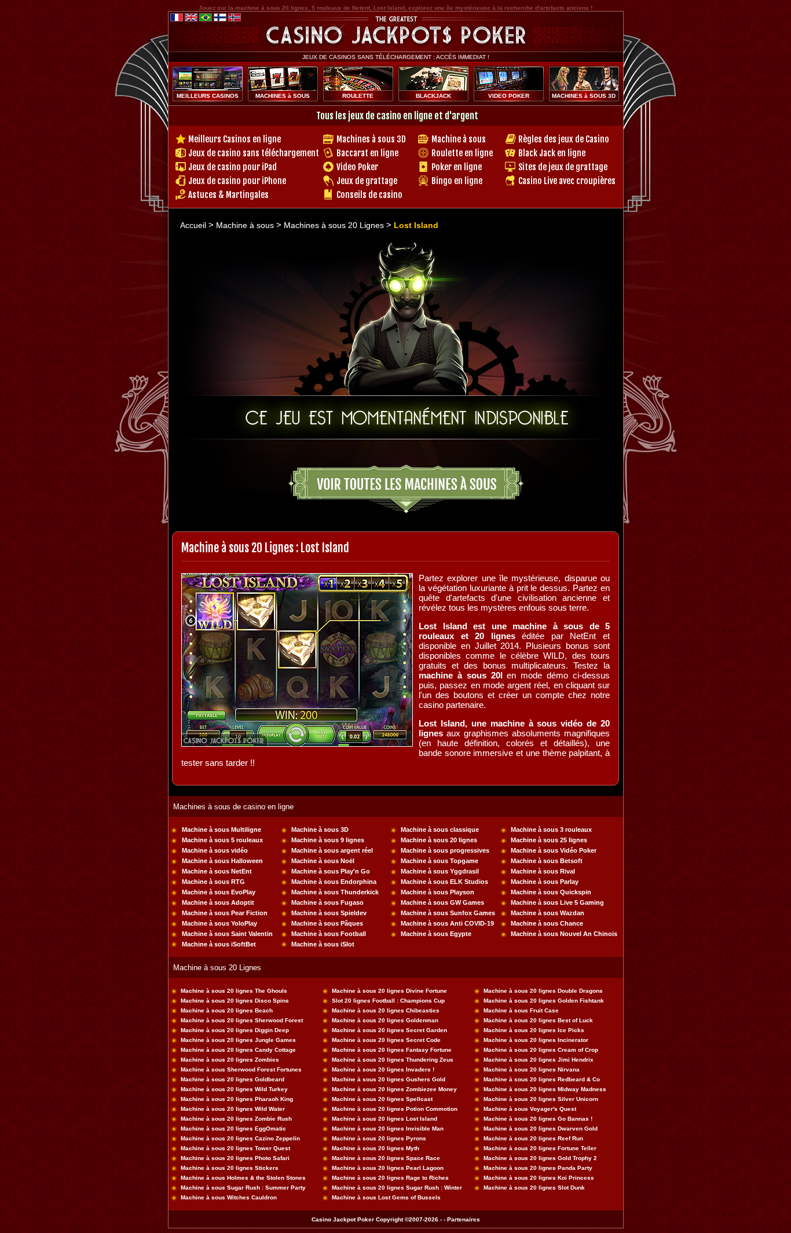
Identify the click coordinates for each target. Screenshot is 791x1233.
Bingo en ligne (456, 180)
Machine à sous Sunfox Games (448, 912)
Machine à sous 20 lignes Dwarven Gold (541, 1128)
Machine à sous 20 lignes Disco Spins (235, 1000)
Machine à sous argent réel (332, 850)
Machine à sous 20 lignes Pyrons (379, 1138)
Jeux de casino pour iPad (232, 167)
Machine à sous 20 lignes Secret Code (386, 1040)
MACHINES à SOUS (282, 96)
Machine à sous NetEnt (217, 871)
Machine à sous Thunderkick (335, 892)
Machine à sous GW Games (442, 902)
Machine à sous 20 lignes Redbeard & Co (542, 1079)
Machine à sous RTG (213, 881)
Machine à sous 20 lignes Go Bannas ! (538, 1118)
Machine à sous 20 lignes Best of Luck (538, 1020)
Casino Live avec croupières (567, 180)
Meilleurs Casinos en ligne (234, 139)
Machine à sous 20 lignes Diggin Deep (235, 1030)
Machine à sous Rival (543, 871)
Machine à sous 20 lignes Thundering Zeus (392, 1059)
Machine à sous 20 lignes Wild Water (233, 1109)
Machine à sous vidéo (215, 850)
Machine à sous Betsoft (547, 860)
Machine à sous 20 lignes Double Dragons (543, 991)
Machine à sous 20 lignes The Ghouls (234, 991)
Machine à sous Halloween (222, 860)
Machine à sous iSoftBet (219, 944)
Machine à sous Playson (437, 892)
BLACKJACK (433, 96)
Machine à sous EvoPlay (218, 892)
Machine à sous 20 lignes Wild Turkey (234, 1089)
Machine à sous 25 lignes (549, 839)
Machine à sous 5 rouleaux (222, 839)
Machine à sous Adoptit (218, 902)
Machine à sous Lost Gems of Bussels (386, 1197)
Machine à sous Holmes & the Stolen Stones (243, 1178)
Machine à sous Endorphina (333, 881)
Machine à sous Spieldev (329, 912)
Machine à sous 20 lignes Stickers (230, 1168)
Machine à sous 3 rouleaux (551, 829)
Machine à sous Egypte (436, 933)
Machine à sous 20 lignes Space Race (386, 1158)
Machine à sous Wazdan (547, 912)
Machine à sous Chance (547, 923)
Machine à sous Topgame (439, 860)
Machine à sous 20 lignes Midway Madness (545, 1089)
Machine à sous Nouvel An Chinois (564, 933)
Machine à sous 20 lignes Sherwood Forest (242, 1020)
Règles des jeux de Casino (563, 139)
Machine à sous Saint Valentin (227, 933)
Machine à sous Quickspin (551, 892)
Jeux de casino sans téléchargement (253, 153)
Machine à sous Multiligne (221, 829)
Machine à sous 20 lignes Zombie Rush (236, 1118)
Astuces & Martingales (228, 194)
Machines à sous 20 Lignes (335, 225)
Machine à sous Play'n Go (330, 871)
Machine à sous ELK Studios (444, 881)
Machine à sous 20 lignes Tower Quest (235, 1148)
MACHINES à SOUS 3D (584, 96)
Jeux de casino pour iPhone (237, 180)
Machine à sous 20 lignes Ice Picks (534, 1030)
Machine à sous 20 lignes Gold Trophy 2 (540, 1158)
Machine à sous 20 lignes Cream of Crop (541, 1050)
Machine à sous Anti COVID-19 (447, 923)
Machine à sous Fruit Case (521, 1010)
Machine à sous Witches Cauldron (229, 1197)
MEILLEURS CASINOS (208, 96)
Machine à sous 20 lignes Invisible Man (388, 1128)
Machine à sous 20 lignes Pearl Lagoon (388, 1168)
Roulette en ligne (462, 153)
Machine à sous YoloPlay (219, 923)
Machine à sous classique (440, 829)
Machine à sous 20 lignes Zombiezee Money (394, 1089)
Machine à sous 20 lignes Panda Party (538, 1168)
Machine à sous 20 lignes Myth (375, 1148)
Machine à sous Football (328, 933)
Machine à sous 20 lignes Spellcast (382, 1099)
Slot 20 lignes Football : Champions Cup (388, 1000)
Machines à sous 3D (371, 139)
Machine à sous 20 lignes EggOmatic (233, 1128)
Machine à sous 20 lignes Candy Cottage (238, 1050)
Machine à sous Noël (322, 860)
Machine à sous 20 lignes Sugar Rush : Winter (397, 1187)
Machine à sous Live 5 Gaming (557, 902)
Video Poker (357, 167)
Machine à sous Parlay (544, 881)
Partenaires (463, 1219)
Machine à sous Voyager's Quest (530, 1109)
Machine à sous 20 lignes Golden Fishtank (544, 1000)
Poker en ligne (456, 167)
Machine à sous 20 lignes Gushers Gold (388, 1079)
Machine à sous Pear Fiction (225, 912)
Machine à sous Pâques (327, 923)
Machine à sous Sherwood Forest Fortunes (241, 1069)
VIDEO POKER (508, 96)
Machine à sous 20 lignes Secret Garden (389, 1030)
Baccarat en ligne (367, 153)
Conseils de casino (369, 194)
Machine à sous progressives (445, 850)
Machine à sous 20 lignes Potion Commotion (394, 1109)
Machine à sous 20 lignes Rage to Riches (390, 1178)
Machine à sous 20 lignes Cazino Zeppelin (240, 1138)
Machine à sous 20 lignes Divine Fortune (389, 991)
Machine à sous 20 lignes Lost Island (384, 1118)
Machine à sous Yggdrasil (440, 871)
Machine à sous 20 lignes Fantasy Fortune (392, 1050)
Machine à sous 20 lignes (439, 839)
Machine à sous (458, 139)
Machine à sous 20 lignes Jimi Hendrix (539, 1059)
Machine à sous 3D (320, 829)
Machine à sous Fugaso (327, 902)
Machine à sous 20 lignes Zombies (230, 1059)
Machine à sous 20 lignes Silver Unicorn (541, 1099)
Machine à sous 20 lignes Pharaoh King (237, 1099)
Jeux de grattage (366, 180)
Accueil (193, 225)
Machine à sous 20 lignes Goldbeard (232, 1079)
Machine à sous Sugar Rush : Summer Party (243, 1187)
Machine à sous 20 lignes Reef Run (533, 1138)
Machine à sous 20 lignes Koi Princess (539, 1178)
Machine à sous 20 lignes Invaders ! (383, 1069)
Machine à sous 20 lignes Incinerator (536, 1040)
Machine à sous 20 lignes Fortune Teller (540, 1148)
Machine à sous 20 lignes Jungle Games (238, 1040)
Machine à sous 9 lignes (327, 839)
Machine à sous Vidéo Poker (553, 850)
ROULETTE (357, 96)
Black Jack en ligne (551, 153)
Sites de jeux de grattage (562, 167)
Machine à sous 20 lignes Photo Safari (235, 1158)
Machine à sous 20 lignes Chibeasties (386, 1010)
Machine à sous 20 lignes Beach (227, 1010)
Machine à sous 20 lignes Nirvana (532, 1069)
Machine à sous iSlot (322, 944)
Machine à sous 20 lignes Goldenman (385, 1020)
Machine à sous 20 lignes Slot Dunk (534, 1187)
